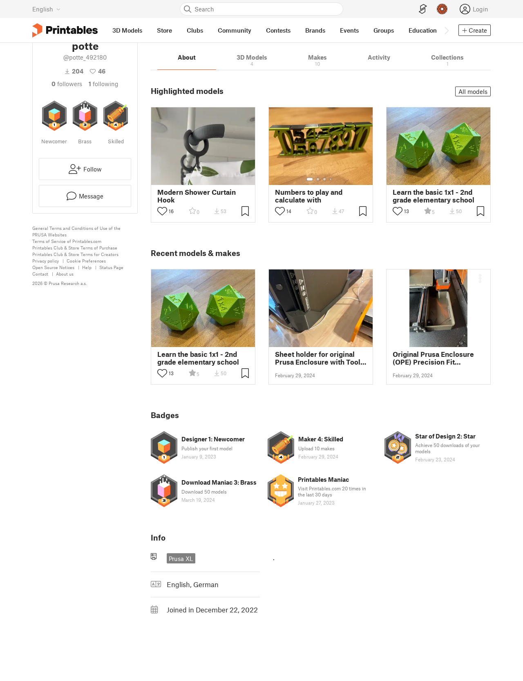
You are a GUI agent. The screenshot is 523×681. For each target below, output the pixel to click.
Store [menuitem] (164, 30)
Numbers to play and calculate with (308, 196)
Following (103, 83)
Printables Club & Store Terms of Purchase (74, 247)
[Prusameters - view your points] (442, 9)
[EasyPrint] (423, 9)
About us (65, 273)
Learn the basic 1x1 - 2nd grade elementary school (433, 196)
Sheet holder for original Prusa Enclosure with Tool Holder (317, 358)
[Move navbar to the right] (446, 30)
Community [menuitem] (234, 30)
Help (87, 267)
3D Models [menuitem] (127, 30)
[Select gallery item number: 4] (331, 179)
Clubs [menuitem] (195, 30)
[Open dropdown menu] (362, 278)
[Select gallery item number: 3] (324, 179)
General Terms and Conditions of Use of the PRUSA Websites (76, 231)
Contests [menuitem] (278, 30)
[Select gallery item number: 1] (309, 179)
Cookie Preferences (86, 260)
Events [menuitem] (349, 30)
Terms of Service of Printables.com (66, 241)
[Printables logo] (65, 30)
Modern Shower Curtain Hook (196, 196)
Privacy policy (45, 260)
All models (472, 91)
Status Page (111, 267)
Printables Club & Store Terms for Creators (75, 254)
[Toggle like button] (162, 211)
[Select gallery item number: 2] (318, 179)
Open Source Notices (53, 267)
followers (66, 83)
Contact (40, 273)
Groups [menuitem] (383, 30)
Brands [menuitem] (315, 30)
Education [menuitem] (423, 30)
